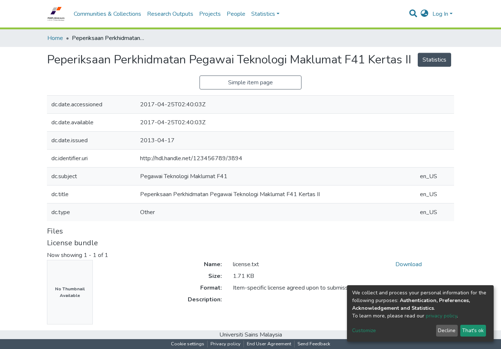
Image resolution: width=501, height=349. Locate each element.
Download (408, 264)
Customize (364, 330)
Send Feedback (313, 344)
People (236, 14)
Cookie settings (187, 344)
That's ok (473, 330)
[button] (424, 14)
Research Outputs (170, 14)
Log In (440, 14)
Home (55, 38)
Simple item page (250, 82)
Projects (210, 14)
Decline (447, 330)
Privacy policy (226, 344)
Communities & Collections (107, 14)
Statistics (434, 60)
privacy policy (441, 315)
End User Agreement (269, 344)
